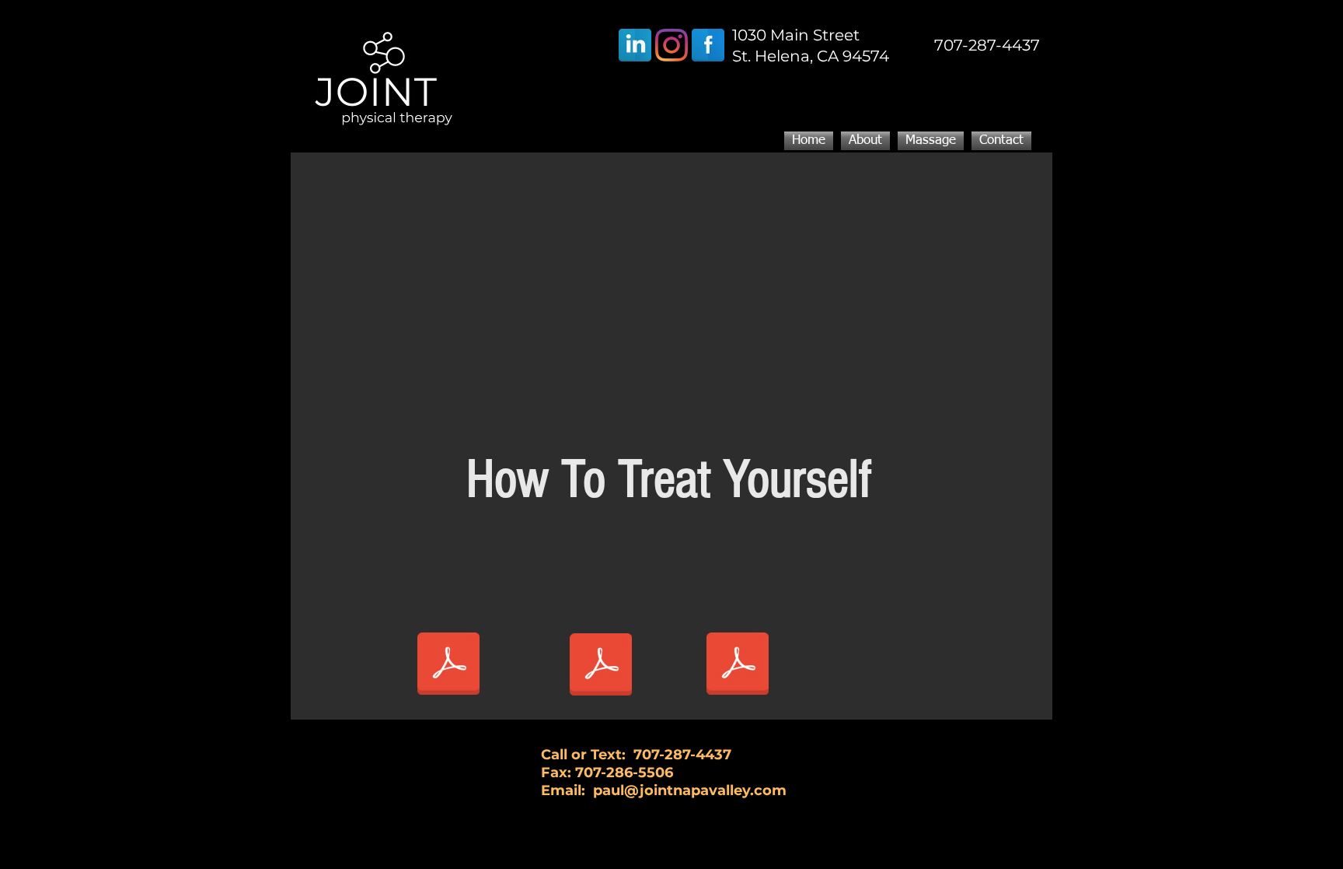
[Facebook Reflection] (708, 45)
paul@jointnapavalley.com (690, 790)
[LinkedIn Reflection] (635, 45)
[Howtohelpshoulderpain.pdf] (448, 665)
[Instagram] (671, 45)
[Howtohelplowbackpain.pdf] (601, 666)
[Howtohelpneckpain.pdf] (738, 665)
